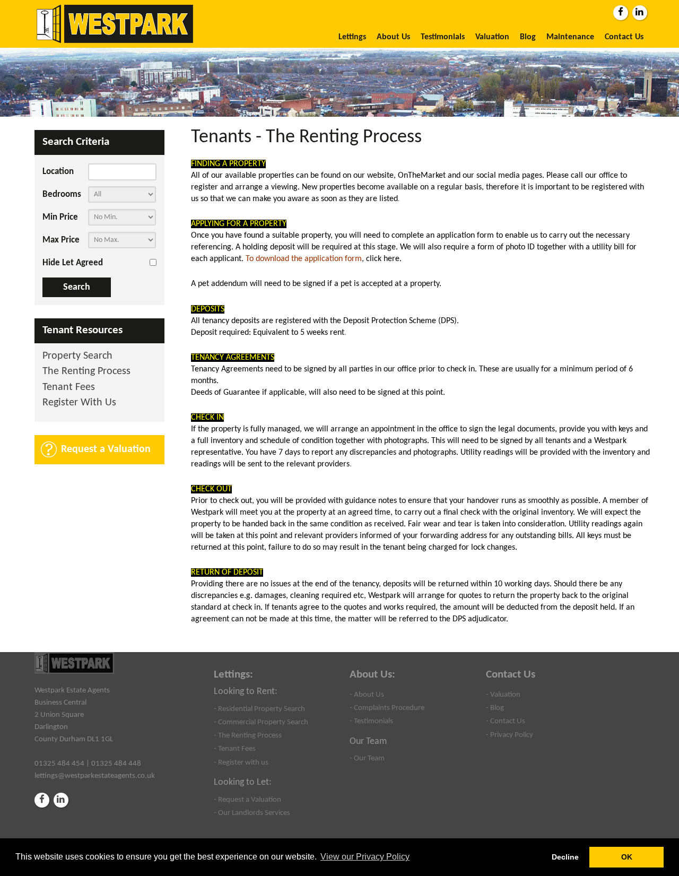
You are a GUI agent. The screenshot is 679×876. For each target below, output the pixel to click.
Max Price (61, 240)
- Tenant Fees (235, 748)
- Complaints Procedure (387, 708)
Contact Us (624, 37)
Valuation (492, 37)
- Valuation (503, 694)
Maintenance (570, 37)
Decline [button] (565, 857)
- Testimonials (371, 721)
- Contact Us (505, 721)
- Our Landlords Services (252, 813)
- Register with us (241, 762)
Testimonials (443, 37)
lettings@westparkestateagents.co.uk (94, 775)
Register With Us (79, 403)
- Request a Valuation (247, 799)
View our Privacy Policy (365, 856)
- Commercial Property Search (261, 722)
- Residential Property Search (259, 709)
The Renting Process (86, 372)
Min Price (60, 217)
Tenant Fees (68, 388)
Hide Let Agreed (72, 262)
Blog (528, 37)
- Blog (495, 708)
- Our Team (367, 758)
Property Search (77, 356)
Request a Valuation (106, 449)
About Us (393, 37)
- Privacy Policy (509, 735)
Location (58, 171)
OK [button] (626, 857)
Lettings (352, 37)
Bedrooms (61, 194)
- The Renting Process (248, 735)
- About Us (367, 694)
